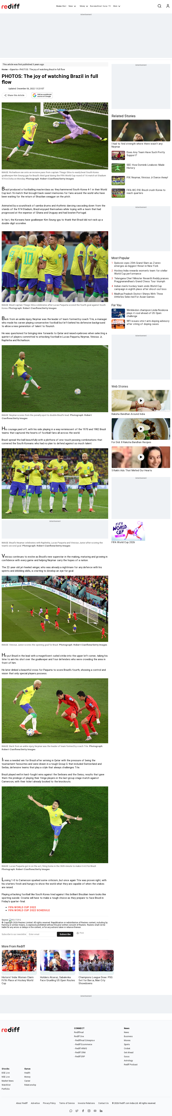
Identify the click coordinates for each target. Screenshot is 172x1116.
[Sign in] (167, 6)
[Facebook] (83, 1111)
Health (27, 1073)
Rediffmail (79, 1032)
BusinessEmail (96, 6)
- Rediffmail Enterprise (84, 1040)
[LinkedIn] (101, 1111)
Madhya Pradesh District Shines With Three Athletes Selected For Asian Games (138, 295)
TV (109, 6)
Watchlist (6, 1085)
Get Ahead (129, 1052)
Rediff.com (124, 1103)
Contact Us (103, 1103)
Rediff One (79, 1036)
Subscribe (65, 934)
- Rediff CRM (79, 1052)
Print (82, 933)
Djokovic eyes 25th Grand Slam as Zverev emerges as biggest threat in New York (137, 264)
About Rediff (22, 1103)
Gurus (105, 6)
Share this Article (16, 95)
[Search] (159, 6)
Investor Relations (86, 1103)
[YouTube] (95, 1111)
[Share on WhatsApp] (71, 1111)
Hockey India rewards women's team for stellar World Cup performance (140, 272)
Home (58, 6)
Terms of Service (67, 1103)
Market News (8, 1081)
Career (27, 1081)
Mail (64, 6)
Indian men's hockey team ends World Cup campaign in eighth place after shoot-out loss (140, 288)
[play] (141, 400)
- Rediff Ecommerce (83, 1044)
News (71, 6)
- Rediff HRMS (80, 1048)
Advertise (35, 1103)
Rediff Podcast (131, 1064)
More (115, 6)
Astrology (128, 1060)
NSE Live (6, 1077)
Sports (14, 69)
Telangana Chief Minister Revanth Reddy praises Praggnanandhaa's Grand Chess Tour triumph (141, 280)
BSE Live (6, 1073)
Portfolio (6, 1089)
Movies (127, 1040)
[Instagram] (89, 1111)
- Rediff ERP (79, 1056)
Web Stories (120, 386)
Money (82, 6)
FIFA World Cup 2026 (123, 542)
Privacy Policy (49, 1103)
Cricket (127, 1048)
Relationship (30, 1085)
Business (128, 1036)
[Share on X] (77, 1111)
